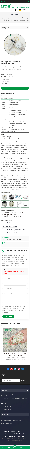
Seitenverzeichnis (10, 436)
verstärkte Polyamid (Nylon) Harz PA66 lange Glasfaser (15, 354)
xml (23, 436)
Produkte (21, 431)
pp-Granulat (17, 233)
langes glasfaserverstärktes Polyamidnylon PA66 (15, 19)
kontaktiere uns (19, 434)
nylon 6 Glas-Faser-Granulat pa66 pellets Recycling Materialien (12, 239)
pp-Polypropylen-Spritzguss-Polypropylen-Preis (14, 272)
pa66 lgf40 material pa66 (8, 245)
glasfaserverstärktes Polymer (9, 418)
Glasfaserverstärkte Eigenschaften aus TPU (13, 421)
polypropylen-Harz (19, 229)
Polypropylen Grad (7, 233)
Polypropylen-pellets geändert (10, 226)
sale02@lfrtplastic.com (9, 403)
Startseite (6, 17)
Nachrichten (8, 434)
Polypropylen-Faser (7, 229)
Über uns (13, 431)
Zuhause (6, 431)
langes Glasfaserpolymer (18, 17)
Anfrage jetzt (15, 88)
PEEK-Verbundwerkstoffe (8, 423)
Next (28, 324)
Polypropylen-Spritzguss (8, 223)
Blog (18, 436)
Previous (25, 324)
